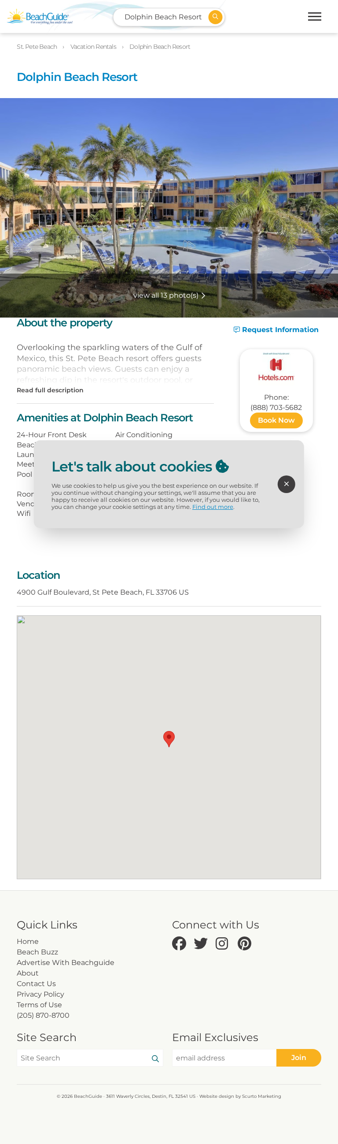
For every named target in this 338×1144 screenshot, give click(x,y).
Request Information (279, 329)
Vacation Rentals (94, 46)
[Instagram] (224, 944)
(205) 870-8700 (43, 1015)
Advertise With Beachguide (65, 962)
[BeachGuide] (40, 16)
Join (298, 1057)
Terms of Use (39, 1005)
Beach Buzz (37, 952)
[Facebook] (181, 944)
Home (28, 941)
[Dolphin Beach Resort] (276, 369)
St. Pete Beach (37, 46)
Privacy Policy (40, 994)
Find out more (212, 507)
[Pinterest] (246, 944)
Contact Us (36, 984)
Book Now (276, 420)
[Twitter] (202, 944)
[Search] (155, 1059)
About (28, 973)
